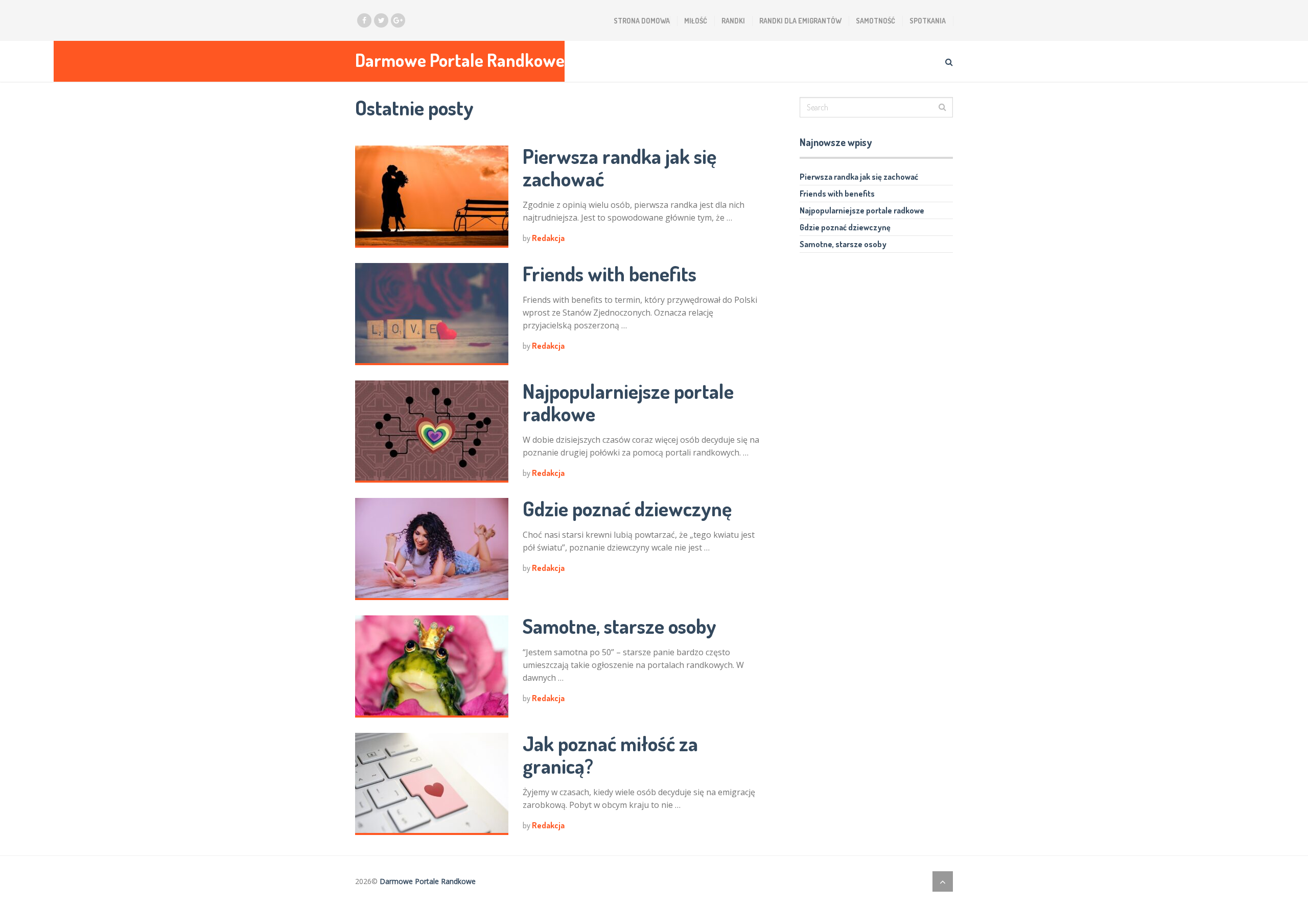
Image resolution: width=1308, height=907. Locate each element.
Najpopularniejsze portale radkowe (628, 402)
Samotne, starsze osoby (619, 625)
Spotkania (927, 20)
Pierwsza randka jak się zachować (619, 167)
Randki (733, 20)
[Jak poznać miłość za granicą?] (431, 784)
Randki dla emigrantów (800, 20)
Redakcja (548, 238)
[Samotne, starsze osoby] (431, 666)
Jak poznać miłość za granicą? (610, 754)
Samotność (875, 20)
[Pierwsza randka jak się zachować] (431, 197)
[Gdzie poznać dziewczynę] (431, 549)
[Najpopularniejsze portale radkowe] (431, 431)
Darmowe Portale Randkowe (460, 60)
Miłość (695, 20)
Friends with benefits (609, 273)
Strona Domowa (642, 20)
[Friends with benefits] (431, 314)
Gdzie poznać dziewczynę (627, 508)
